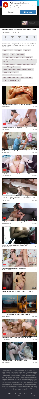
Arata (12, 54)
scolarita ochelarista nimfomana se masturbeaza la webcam (17, 60)
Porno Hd (26, 50)
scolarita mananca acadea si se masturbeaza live (17, 57)
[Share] (33, 37)
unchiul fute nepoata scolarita (11, 67)
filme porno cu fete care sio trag (12, 75)
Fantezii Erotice (7, 50)
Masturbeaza (20, 54)
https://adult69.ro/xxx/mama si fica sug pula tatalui (17, 77)
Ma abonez (28, 12)
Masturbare (18, 50)
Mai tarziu (11, 12)
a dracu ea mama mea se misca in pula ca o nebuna (18, 69)
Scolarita (5, 54)
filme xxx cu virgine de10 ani (11, 80)
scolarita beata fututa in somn (25, 64)
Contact (26, 394)
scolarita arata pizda (8, 64)
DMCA (10, 394)
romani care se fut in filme (10, 72)
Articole (4, 394)
